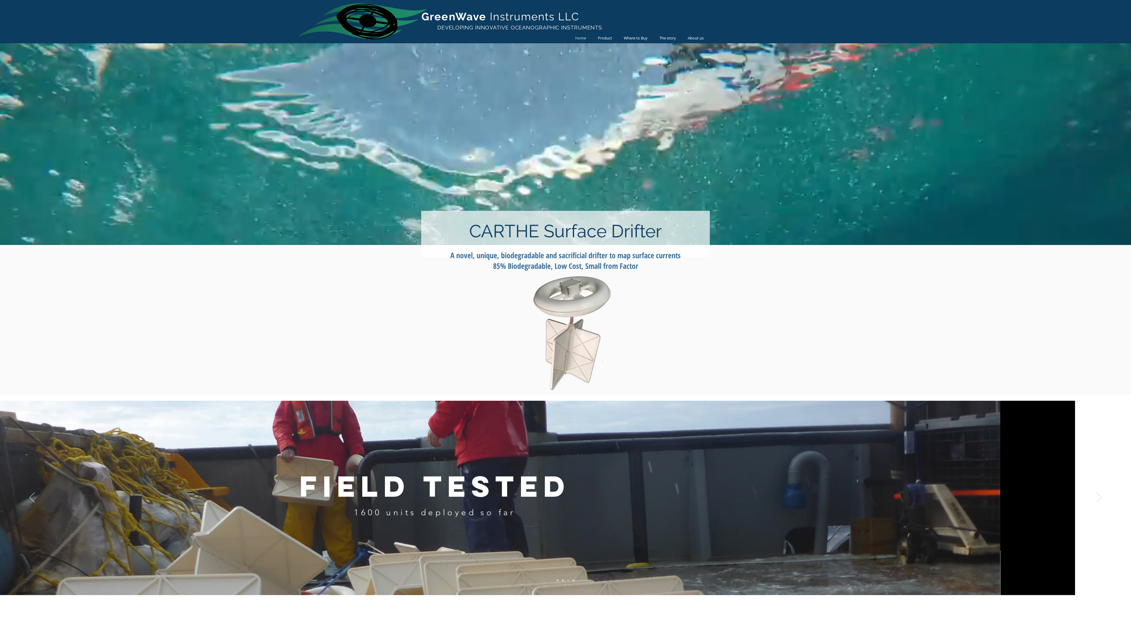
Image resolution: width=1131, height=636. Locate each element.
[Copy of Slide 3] (573, 580)
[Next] (1099, 498)
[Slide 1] (557, 580)
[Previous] (32, 498)
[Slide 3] (568, 580)
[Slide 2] (563, 580)
